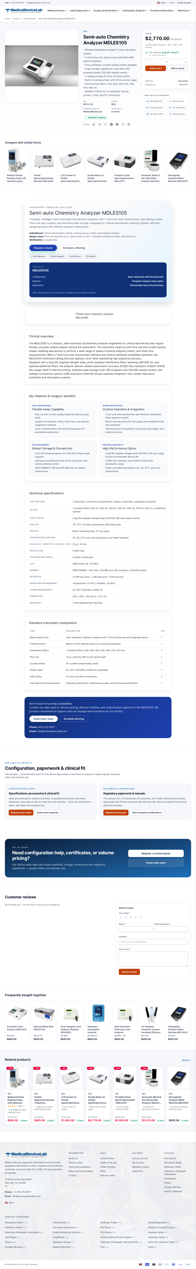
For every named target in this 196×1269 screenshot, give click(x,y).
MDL (85, 31)
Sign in (172, 3)
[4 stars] (136, 917)
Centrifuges (170, 1178)
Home (7, 18)
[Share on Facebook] (117, 124)
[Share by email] (99, 124)
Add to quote (177, 68)
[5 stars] (140, 917)
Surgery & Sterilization (105, 10)
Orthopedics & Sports (133, 10)
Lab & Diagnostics (79, 10)
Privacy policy (76, 1162)
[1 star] (121, 917)
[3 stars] (131, 917)
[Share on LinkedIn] (111, 124)
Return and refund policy (81, 1171)
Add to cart (155, 68)
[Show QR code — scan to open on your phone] (128, 124)
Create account (184, 3)
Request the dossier (116, 812)
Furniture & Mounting (161, 10)
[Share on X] (105, 124)
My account (138, 1162)
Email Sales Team (43, 718)
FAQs (103, 1171)
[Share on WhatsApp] (93, 124)
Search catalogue (173, 1191)
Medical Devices (56, 10)
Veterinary (183, 10)
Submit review (129, 971)
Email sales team (156, 862)
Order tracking (107, 1167)
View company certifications (147, 812)
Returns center (107, 1175)
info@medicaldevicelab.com (38, 3)
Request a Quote (43, 247)
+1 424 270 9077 (14, 3)
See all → (186, 1060)
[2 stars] (126, 917)
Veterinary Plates (172, 1167)
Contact (73, 1175)
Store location (107, 1158)
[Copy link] (123, 124)
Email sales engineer (47, 812)
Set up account (140, 1158)
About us (73, 1158)
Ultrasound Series (173, 1162)
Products (16, 18)
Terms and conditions (79, 1167)
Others (167, 1182)
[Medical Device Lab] (23, 10)
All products (170, 1158)
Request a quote (140, 1167)
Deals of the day (108, 1162)
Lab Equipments (29, 18)
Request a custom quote (156, 853)
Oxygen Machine (172, 1187)
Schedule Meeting (74, 718)
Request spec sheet (21, 812)
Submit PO (137, 1171)
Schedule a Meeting (74, 247)
